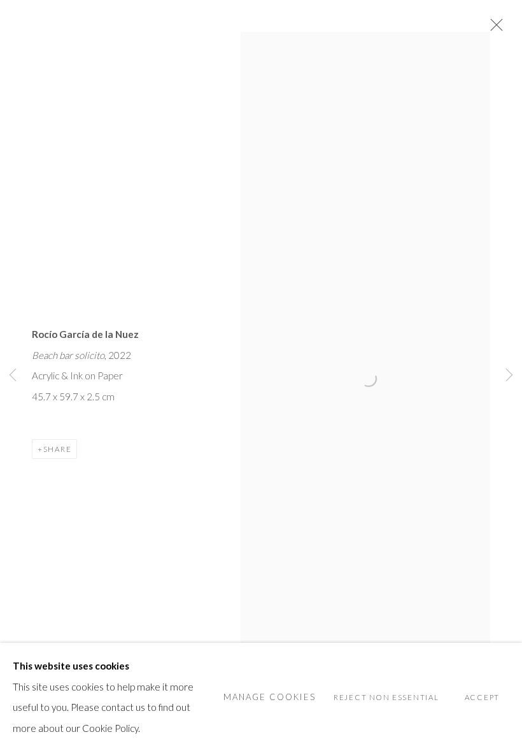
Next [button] (509, 375)
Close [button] (493, 28)
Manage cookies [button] (269, 697)
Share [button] (57, 449)
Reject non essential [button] (386, 697)
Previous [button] (12, 375)
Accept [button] (482, 697)
